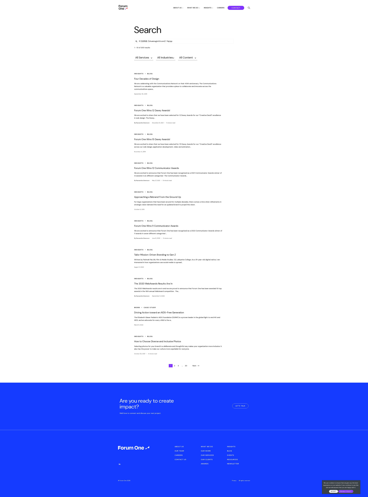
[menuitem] (180, 7)
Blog (229, 451)
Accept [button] (333, 491)
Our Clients (207, 459)
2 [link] (174, 366)
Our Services (207, 455)
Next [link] (194, 366)
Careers (220, 8)
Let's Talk (240, 406)
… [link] (182, 366)
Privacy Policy (346, 491)
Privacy (234, 480)
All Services (142, 57)
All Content (186, 57)
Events (230, 455)
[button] (136, 41)
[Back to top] (364, 492)
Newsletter (233, 464)
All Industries (165, 57)
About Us (177, 8)
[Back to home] (134, 449)
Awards (205, 464)
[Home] (123, 9)
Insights (207, 8)
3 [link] (178, 366)
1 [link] (170, 366)
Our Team (179, 451)
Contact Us (180, 459)
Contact (236, 8)
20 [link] (186, 366)
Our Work (206, 451)
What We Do (192, 8)
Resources (232, 459)
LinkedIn (119, 464)
